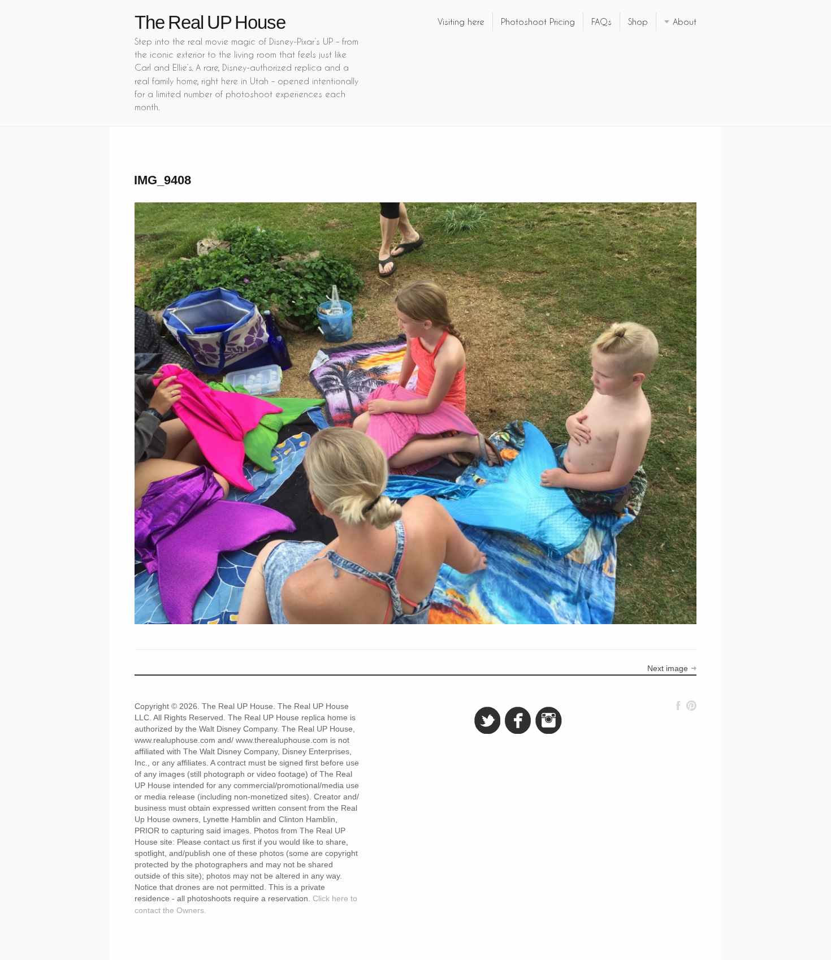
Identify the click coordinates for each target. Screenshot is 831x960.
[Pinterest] (691, 705)
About (684, 21)
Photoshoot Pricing (538, 21)
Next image (667, 668)
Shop (638, 21)
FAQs (601, 21)
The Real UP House (210, 22)
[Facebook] (678, 705)
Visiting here (461, 21)
